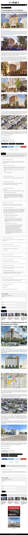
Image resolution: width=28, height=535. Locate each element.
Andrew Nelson (3, 30)
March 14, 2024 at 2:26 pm (8, 277)
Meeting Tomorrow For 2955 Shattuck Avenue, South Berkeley (11, 318)
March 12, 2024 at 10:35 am (9, 165)
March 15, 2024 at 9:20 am (13, 223)
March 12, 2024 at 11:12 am (8, 207)
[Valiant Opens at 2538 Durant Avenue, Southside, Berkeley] (17, 315)
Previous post (12, 149)
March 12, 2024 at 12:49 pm (7, 254)
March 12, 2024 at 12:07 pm (7, 244)
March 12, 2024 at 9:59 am (7, 202)
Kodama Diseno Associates (5, 415)
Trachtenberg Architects (4, 111)
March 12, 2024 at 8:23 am (7, 159)
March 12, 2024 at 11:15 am (8, 181)
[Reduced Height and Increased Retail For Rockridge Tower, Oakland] (4, 315)
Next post (16, 149)
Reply (12, 159)
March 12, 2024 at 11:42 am (9, 213)
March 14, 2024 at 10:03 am (8, 270)
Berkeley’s (2, 31)
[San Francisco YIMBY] (14, 2)
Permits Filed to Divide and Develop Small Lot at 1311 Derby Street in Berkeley (24, 318)
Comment (3, 296)
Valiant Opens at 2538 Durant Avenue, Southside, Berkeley (17, 318)
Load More (14, 531)
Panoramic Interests (7, 33)
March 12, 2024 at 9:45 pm (7, 188)
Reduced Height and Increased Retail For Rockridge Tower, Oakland (3, 318)
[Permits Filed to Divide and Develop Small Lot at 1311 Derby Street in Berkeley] (24, 315)
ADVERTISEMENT (14, 528)
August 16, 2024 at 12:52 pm (20, 169)
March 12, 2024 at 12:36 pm (11, 248)
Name (2, 302)
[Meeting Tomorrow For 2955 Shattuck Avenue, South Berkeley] (11, 315)
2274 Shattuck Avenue (10, 32)
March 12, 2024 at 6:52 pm (8, 265)
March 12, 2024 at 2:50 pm (7, 260)
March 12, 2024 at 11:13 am (8, 176)
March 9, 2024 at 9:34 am (7, 469)
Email (2, 304)
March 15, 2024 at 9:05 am (11, 192)
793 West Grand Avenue (5, 454)
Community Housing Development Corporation (19, 351)
